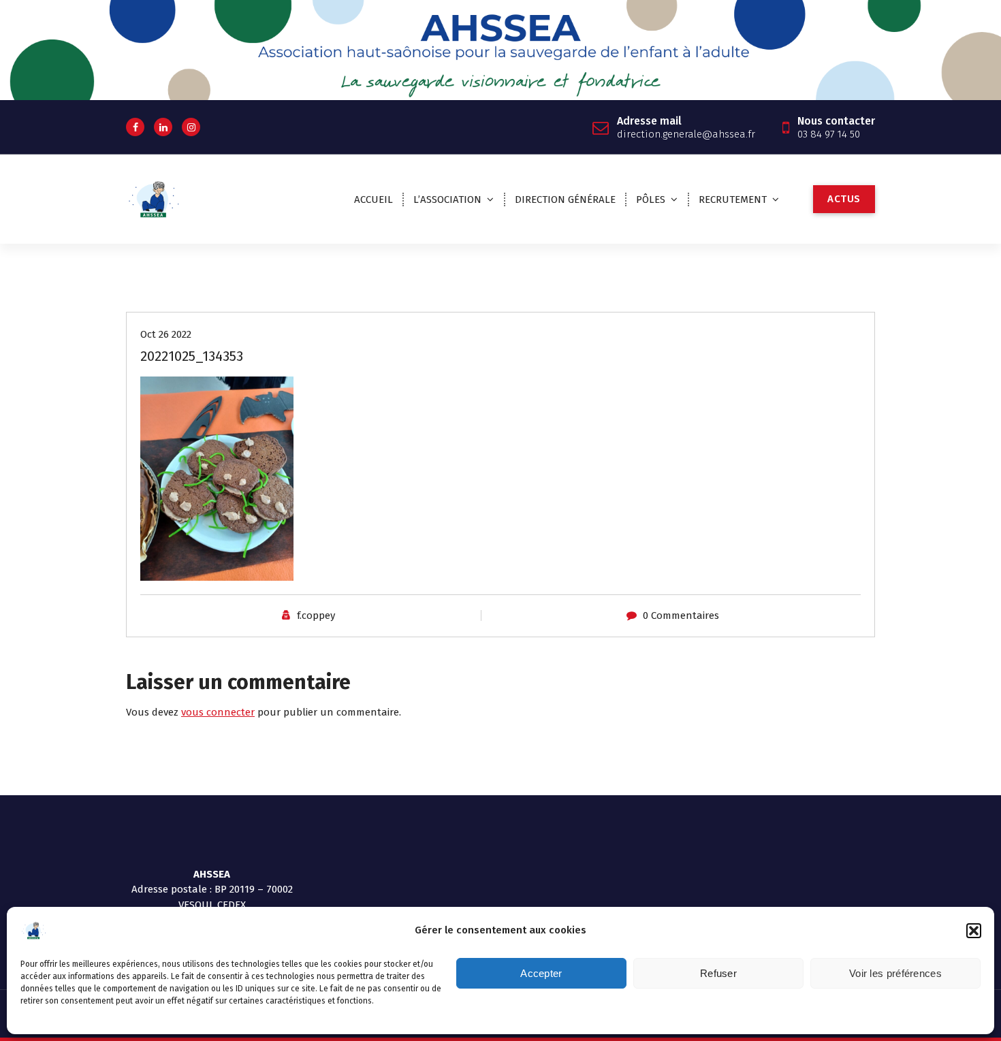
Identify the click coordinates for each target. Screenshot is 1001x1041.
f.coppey (316, 615)
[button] (974, 931)
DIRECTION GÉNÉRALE (565, 199)
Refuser (718, 973)
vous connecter (218, 712)
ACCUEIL (373, 199)
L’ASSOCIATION (447, 199)
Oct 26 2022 (165, 334)
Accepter (541, 973)
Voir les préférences (895, 973)
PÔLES (650, 199)
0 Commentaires (681, 615)
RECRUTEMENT (733, 199)
